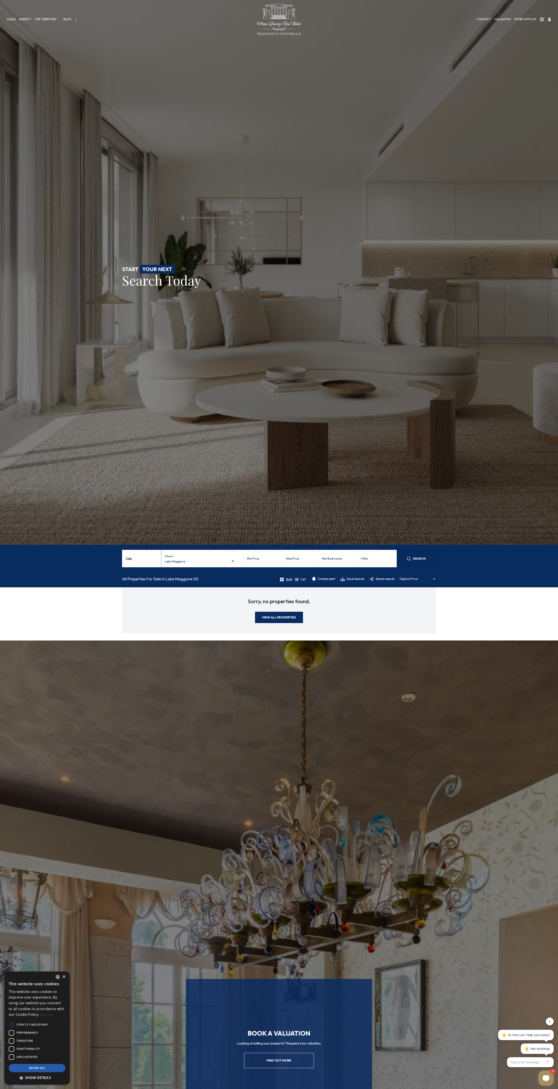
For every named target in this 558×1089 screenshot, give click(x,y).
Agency (25, 19)
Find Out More (279, 1060)
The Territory (45, 19)
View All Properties (279, 617)
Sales (11, 19)
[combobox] (200, 561)
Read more (47, 1015)
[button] (37, 1077)
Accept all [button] (37, 1068)
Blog (67, 19)
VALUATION (503, 19)
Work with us (525, 19)
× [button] (63, 977)
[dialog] (37, 1028)
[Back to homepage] (279, 19)
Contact (484, 19)
